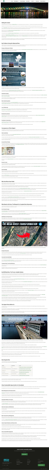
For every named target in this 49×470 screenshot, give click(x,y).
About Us (32, 1)
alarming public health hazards (16, 134)
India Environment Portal (22, 373)
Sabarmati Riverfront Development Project (14, 30)
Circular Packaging (22, 1)
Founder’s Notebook (42, 1)
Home (12, 1)
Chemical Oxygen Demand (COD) (6, 103)
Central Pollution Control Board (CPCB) (27, 49)
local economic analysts (37, 166)
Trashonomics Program (31, 290)
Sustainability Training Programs (27, 281)
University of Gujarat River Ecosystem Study (25, 370)
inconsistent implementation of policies (24, 188)
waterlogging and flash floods (20, 144)
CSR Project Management (19, 462)
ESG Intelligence (16, 1)
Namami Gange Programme (22, 213)
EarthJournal (37, 1)
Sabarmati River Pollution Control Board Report (25, 367)
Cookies (46, 468)
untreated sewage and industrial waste (13, 33)
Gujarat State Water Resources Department (11, 419)
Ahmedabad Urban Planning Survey (24, 372)
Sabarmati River (14, 24)
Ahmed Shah (5, 27)
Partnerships (39, 462)
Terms (43, 468)
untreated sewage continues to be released (14, 90)
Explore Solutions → (24, 454)
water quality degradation (14, 102)
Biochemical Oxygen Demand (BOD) (37, 90)
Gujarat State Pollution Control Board (24, 375)
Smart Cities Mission (43, 264)
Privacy (41, 468)
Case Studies (27, 1)
